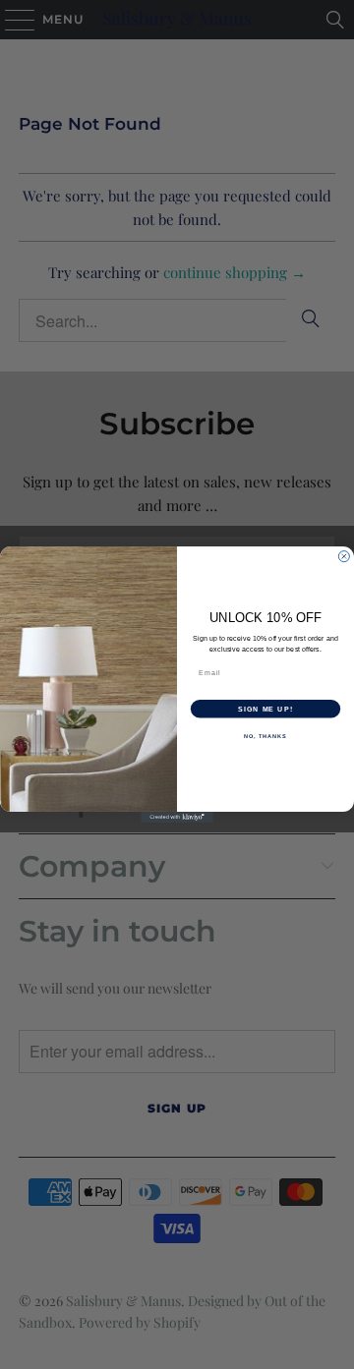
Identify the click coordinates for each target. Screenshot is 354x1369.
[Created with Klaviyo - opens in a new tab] (177, 817)
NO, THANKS (265, 736)
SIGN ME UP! (265, 709)
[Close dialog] (343, 556)
